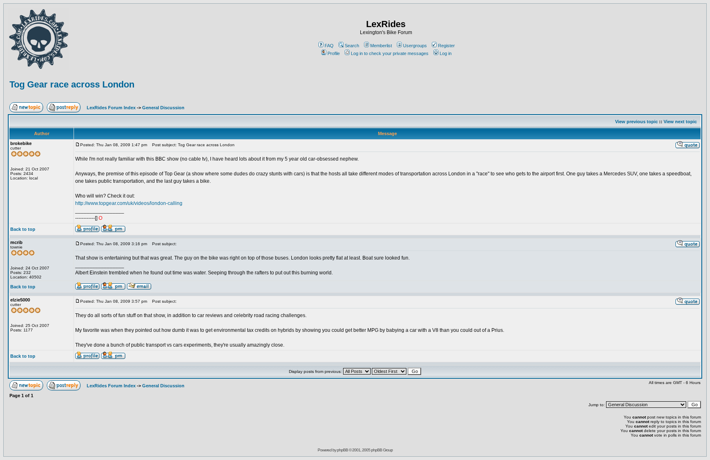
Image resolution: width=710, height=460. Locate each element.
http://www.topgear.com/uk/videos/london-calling (128, 203)
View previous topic (636, 121)
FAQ (329, 45)
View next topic (680, 121)
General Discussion (163, 107)
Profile (333, 53)
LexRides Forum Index (111, 107)
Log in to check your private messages (390, 53)
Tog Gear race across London (71, 84)
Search (352, 45)
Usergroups (415, 45)
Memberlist (381, 45)
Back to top (22, 229)
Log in (446, 53)
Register (446, 45)
